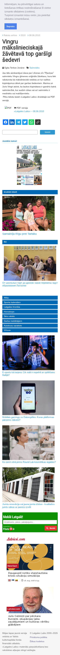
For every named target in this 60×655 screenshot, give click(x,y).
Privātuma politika (38, 637)
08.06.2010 (34, 35)
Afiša (6, 297)
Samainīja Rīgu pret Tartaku (19, 233)
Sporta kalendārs (12, 302)
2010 (23, 35)
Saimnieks (35, 67)
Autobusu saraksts (13, 325)
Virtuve (7, 330)
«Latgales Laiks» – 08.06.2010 (29, 111)
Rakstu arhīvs (10, 35)
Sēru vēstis (9, 316)
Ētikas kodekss (37, 641)
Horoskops (9, 311)
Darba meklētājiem (13, 321)
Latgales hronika (12, 307)
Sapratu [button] (10, 26)
